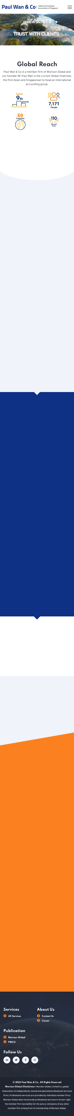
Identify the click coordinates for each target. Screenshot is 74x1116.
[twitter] (16, 1060)
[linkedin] (6, 1060)
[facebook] (25, 1060)
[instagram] (34, 1060)
